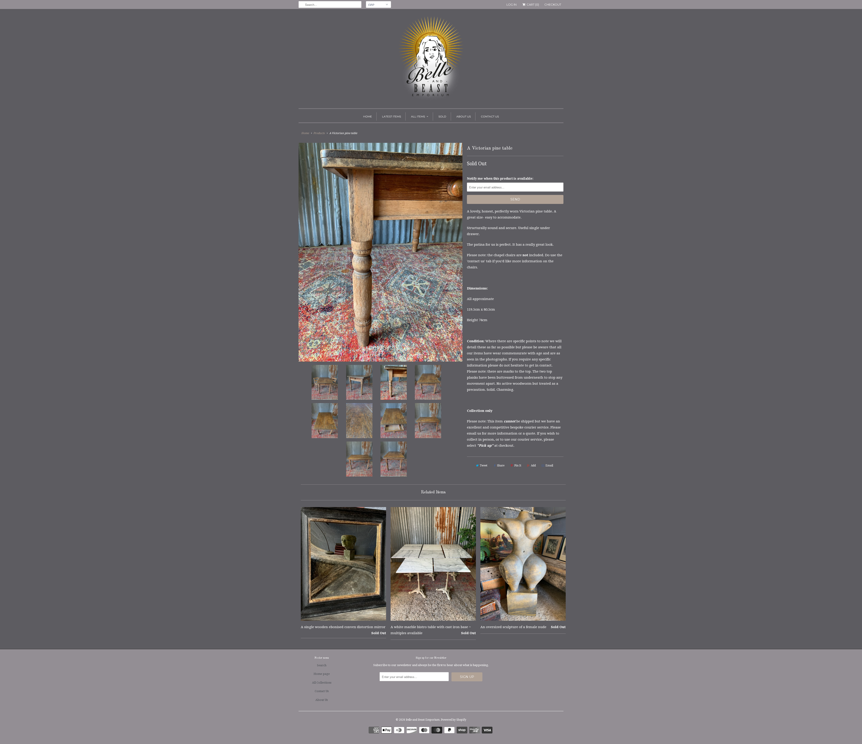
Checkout (552, 4)
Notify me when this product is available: (500, 178)
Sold (442, 116)
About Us (463, 116)
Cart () (532, 4)
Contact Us (490, 116)
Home (367, 116)
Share (500, 465)
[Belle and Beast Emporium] (431, 60)
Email (549, 465)
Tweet (483, 465)
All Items (418, 116)
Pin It (517, 465)
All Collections (321, 682)
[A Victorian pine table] (380, 252)
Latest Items (391, 116)
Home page (322, 674)
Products (319, 133)
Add (533, 465)
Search (321, 665)
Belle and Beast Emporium (423, 719)
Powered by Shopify (453, 719)
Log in (511, 4)
